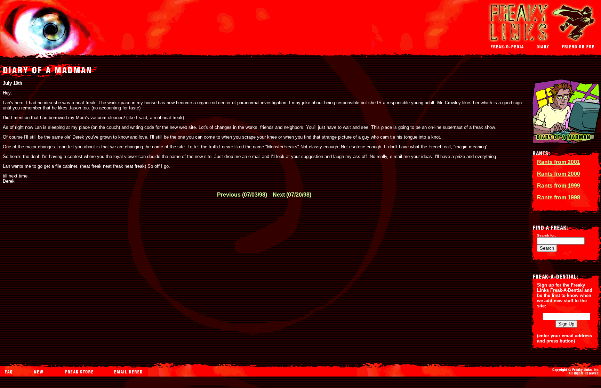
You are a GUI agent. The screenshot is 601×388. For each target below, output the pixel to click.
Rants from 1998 (558, 197)
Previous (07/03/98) (242, 195)
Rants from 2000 (558, 174)
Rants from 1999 (558, 186)
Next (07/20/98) (292, 195)
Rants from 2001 (558, 162)
